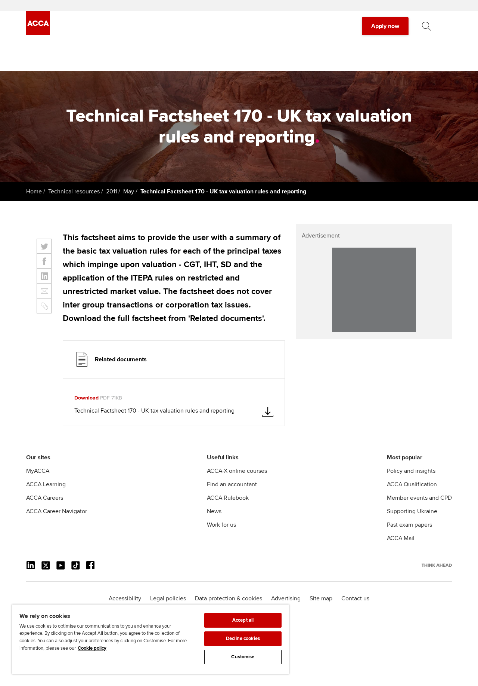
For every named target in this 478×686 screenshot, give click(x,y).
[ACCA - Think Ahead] (38, 33)
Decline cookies (243, 638)
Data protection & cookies (228, 598)
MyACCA (37, 471)
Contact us (355, 598)
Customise (242, 657)
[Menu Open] (447, 26)
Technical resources (74, 191)
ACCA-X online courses (237, 471)
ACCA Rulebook (228, 498)
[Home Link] (437, 565)
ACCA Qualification (412, 484)
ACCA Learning (46, 484)
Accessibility (125, 598)
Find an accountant (232, 484)
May (128, 191)
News (214, 511)
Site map (321, 598)
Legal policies (168, 598)
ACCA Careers (44, 498)
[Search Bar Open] (426, 26)
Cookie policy (92, 648)
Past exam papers (409, 525)
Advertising (286, 598)
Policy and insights (411, 471)
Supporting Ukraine (412, 511)
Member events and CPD (419, 498)
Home (34, 191)
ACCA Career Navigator (56, 511)
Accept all (243, 620)
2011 (111, 191)
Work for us (221, 525)
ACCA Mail (401, 538)
